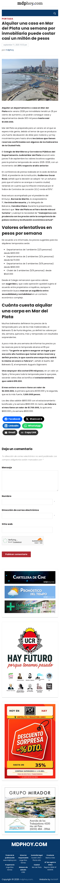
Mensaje (7, 467)
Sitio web (7, 524)
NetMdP (54, 879)
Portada (7, 18)
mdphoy (10, 50)
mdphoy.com (29, 844)
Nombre (6, 496)
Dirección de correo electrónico (20, 510)
